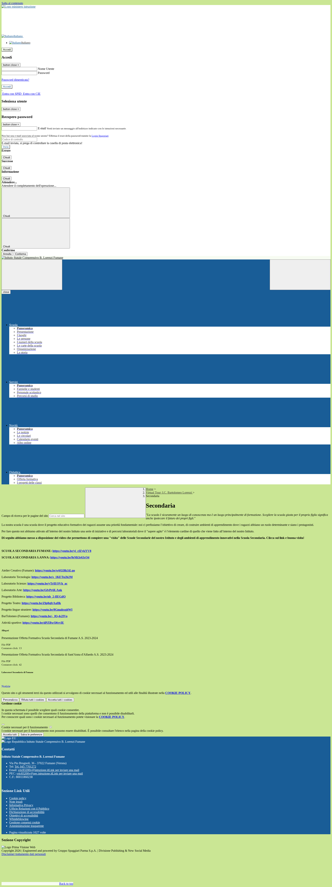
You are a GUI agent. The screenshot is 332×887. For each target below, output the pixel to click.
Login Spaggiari (100, 135)
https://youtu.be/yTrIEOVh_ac (47, 583)
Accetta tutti (60, 699)
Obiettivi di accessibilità (23, 815)
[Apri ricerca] (300, 274)
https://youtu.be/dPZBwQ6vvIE (43, 622)
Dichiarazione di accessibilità (26, 812)
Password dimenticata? (15, 79)
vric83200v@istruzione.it (48, 770)
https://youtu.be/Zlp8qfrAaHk (41, 603)
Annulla (7, 254)
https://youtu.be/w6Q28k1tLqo (55, 570)
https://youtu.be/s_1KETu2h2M (52, 577)
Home (149, 489)
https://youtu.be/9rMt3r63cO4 (69, 557)
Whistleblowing (18, 819)
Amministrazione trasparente (26, 826)
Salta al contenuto (12, 3)
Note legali (15, 801)
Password (44, 72)
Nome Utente (46, 68)
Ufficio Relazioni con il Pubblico (29, 808)
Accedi (7, 49)
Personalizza (10, 699)
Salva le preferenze (31, 734)
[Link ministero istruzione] (19, 6)
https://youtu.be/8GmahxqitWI (52, 609)
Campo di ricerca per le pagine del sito (25, 515)
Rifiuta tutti (32, 699)
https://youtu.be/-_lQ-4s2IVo (49, 616)
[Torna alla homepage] (166, 257)
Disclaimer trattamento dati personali (24, 854)
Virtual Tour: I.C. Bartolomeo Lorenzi (169, 492)
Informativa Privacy (21, 805)
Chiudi (6, 157)
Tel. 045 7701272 (25, 766)
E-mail (42, 128)
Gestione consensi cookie (24, 822)
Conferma (20, 254)
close (6, 292)
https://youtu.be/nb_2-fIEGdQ (46, 596)
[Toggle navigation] (32, 274)
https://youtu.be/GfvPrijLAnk (42, 590)
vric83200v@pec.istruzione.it (50, 773)
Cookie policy (17, 798)
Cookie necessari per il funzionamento (25, 727)
